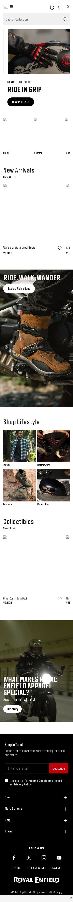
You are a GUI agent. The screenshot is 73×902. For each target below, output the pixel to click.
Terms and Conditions (38, 780)
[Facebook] (14, 857)
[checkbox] (6, 780)
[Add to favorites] (59, 248)
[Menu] (5, 7)
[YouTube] (59, 857)
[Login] (68, 7)
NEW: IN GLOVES (16, 102)
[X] (29, 857)
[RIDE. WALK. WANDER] (36, 338)
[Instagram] (44, 857)
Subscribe (59, 768)
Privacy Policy (22, 784)
